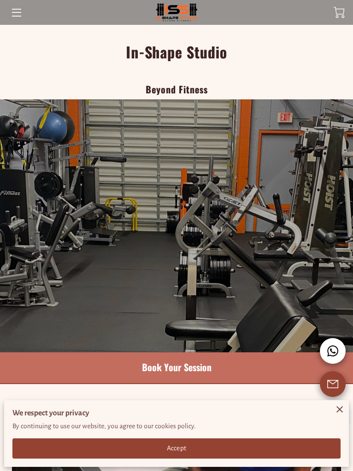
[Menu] (15, 12)
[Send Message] (333, 384)
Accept (176, 448)
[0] (339, 12)
